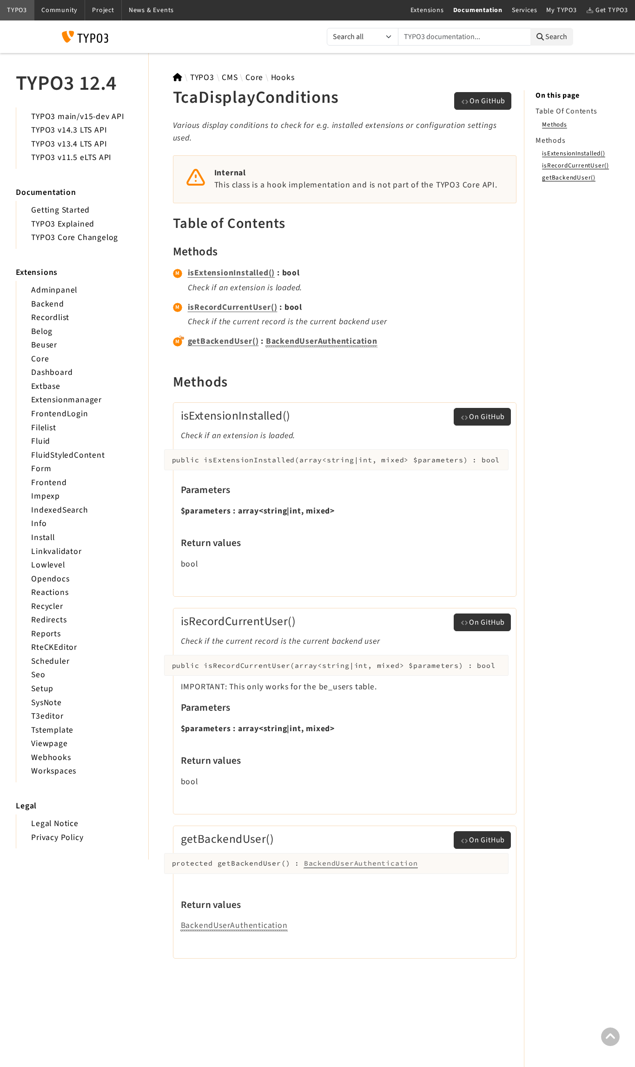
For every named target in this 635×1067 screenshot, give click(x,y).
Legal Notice (55, 823)
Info (38, 523)
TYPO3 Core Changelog (74, 237)
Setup (42, 688)
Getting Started (60, 210)
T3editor (47, 716)
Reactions (49, 592)
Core (40, 359)
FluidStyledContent (68, 455)
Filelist (43, 427)
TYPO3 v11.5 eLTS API (71, 157)
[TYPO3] (178, 77)
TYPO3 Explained (62, 224)
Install (43, 537)
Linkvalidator (56, 551)
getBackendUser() (223, 341)
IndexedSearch (59, 510)
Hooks (283, 77)
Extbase (45, 386)
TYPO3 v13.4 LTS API (69, 144)
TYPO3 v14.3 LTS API (69, 130)
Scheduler (50, 661)
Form (41, 468)
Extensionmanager (66, 400)
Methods (554, 124)
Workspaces (53, 771)
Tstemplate (52, 730)
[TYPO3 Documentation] (85, 36)
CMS (230, 77)
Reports (46, 634)
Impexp (45, 496)
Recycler (47, 606)
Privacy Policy (57, 837)
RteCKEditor (54, 647)
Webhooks (51, 757)
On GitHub (487, 101)
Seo (38, 674)
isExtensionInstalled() (231, 273)
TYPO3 (202, 77)
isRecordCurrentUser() (233, 307)
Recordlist (50, 317)
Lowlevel (48, 565)
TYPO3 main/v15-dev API (78, 116)
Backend (47, 304)
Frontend (48, 482)
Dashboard (52, 372)
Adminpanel (54, 290)
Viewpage (49, 743)
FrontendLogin (59, 414)
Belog (42, 331)
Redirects (48, 620)
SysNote (46, 702)
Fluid (40, 441)
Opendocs (50, 579)
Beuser (44, 345)
